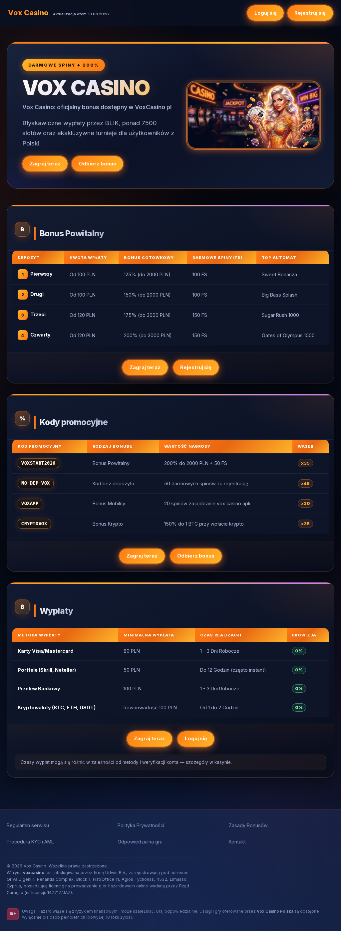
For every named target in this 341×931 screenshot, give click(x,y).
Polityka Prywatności (141, 825)
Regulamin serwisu (28, 825)
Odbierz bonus (97, 164)
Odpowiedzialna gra (140, 841)
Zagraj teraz (45, 164)
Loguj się (265, 13)
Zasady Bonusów (248, 825)
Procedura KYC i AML (30, 841)
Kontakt (237, 841)
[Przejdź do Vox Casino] (253, 115)
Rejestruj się (310, 13)
